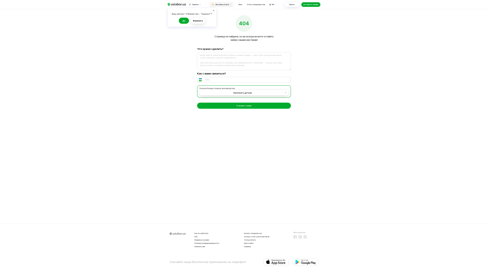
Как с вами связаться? (211, 73)
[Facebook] (295, 236)
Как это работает (201, 233)
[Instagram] (300, 236)
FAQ (195, 237)
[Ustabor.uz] (177, 4)
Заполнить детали (242, 93)
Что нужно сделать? (210, 49)
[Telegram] (305, 236)
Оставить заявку (310, 4)
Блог (240, 4)
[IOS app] (276, 262)
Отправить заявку (244, 106)
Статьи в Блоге (250, 240)
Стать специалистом (256, 4)
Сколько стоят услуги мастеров (256, 237)
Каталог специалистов (253, 233)
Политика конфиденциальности (206, 243)
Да (183, 21)
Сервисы (247, 246)
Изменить (198, 21)
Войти (291, 4)
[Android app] (305, 262)
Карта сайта (248, 243)
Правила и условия (201, 240)
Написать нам (199, 246)
